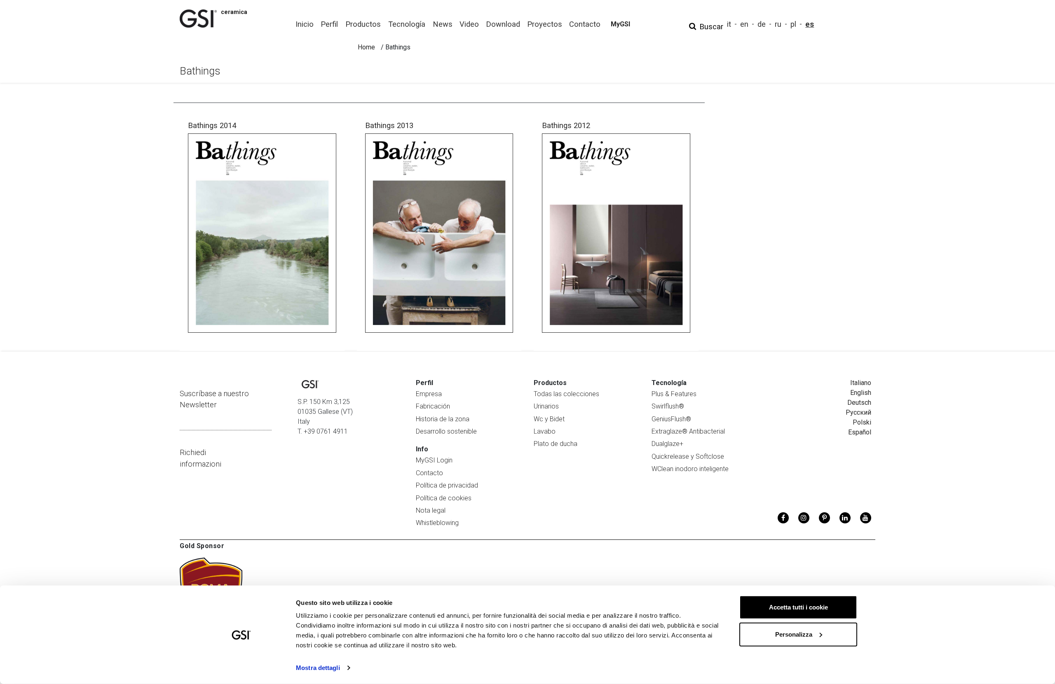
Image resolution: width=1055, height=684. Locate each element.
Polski (862, 422)
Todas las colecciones (566, 394)
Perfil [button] (329, 24)
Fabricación (433, 406)
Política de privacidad (447, 485)
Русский (858, 412)
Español (859, 432)
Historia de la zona (442, 419)
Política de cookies (443, 498)
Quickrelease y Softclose (688, 456)
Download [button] (503, 24)
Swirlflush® (668, 406)
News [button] (442, 24)
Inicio (304, 24)
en (744, 24)
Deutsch (859, 402)
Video (469, 24)
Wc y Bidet (549, 419)
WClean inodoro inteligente (690, 469)
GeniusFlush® (671, 419)
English (860, 393)
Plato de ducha (555, 444)
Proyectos (544, 24)
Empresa (429, 394)
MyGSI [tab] (620, 24)
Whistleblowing (437, 523)
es (809, 24)
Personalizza (793, 633)
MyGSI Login (434, 460)
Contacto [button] (584, 24)
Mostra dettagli (318, 667)
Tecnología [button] (406, 24)
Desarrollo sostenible (446, 431)
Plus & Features (674, 394)
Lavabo (545, 431)
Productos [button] (363, 24)
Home (366, 47)
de (761, 24)
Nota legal (430, 510)
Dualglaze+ (667, 444)
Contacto (429, 473)
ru (778, 24)
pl (793, 24)
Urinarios (546, 406)
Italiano (860, 383)
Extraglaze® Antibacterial (688, 431)
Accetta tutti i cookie (798, 607)
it (729, 24)
